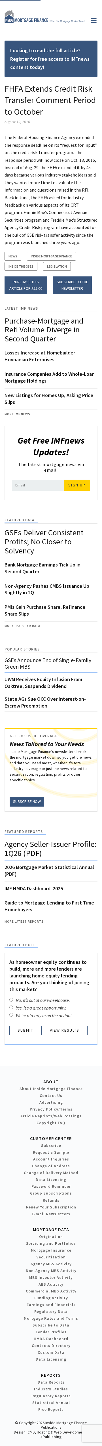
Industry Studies (51, 1389)
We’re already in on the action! (44, 1015)
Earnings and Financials (51, 1304)
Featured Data (19, 520)
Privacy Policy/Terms (51, 1109)
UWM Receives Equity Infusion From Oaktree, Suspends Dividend (43, 682)
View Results (64, 1030)
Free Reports (51, 1409)
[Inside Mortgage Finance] (45, 21)
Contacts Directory (51, 1345)
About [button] (50, 1081)
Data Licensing (51, 1179)
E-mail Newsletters (51, 1213)
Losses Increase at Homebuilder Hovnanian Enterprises (40, 356)
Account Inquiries (51, 1159)
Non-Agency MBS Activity (51, 1270)
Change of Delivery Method (51, 1172)
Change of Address (51, 1165)
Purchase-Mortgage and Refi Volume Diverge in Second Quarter (44, 330)
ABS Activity (51, 1284)
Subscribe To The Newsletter (72, 285)
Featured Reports (24, 831)
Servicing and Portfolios (51, 1243)
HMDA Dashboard (51, 1338)
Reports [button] (51, 1375)
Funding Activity (51, 1297)
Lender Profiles (51, 1331)
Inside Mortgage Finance (51, 256)
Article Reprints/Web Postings (51, 1115)
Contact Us (51, 1095)
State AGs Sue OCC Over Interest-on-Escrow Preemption (45, 702)
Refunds (51, 1200)
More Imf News (17, 414)
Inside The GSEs (20, 266)
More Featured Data (22, 626)
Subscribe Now (27, 801)
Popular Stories (22, 649)
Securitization (51, 1257)
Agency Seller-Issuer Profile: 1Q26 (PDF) (51, 848)
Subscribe (51, 1145)
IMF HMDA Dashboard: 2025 (34, 888)
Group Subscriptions (51, 1193)
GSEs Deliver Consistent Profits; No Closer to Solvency (44, 541)
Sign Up (77, 485)
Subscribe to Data (51, 1325)
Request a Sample (51, 1152)
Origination (51, 1236)
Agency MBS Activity (51, 1263)
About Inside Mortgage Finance (51, 1088)
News (12, 256)
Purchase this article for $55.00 (25, 285)
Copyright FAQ (51, 1122)
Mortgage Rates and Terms (51, 1318)
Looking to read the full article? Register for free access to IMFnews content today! (50, 58)
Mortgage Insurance (51, 1250)
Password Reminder (51, 1186)
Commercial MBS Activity (51, 1291)
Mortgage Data (51, 1229)
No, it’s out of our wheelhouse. (43, 1000)
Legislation (57, 266)
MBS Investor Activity (51, 1277)
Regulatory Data (51, 1311)
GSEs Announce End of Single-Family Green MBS (48, 663)
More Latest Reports (24, 922)
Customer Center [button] (51, 1138)
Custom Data (51, 1352)
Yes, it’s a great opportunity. (41, 1008)
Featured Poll (20, 945)
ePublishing (51, 1436)
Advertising (51, 1102)
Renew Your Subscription (51, 1207)
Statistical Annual (51, 1402)
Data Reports (51, 1382)
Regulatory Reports (51, 1395)
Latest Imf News (21, 308)
